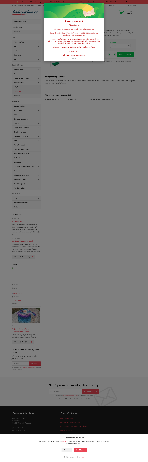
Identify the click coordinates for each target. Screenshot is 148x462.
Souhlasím (80, 450)
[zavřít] (100, 6)
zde (82, 457)
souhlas (64, 441)
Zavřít (74, 58)
